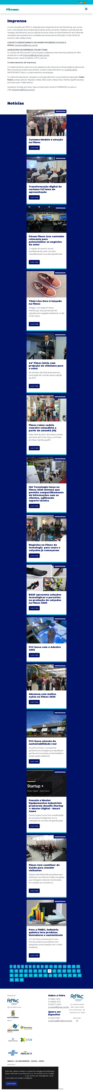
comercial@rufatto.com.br (60, 1021)
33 (11, 975)
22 (30, 971)
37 (31, 975)
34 (16, 975)
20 (21, 971)
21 (26, 971)
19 (16, 971)
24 (40, 971)
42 (55, 975)
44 (65, 975)
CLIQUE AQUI (71, 70)
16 (73, 967)
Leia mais (34, 148)
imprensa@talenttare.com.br (36, 55)
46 (75, 975)
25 (45, 971)
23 (35, 971)
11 (51, 967)
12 (55, 967)
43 (60, 975)
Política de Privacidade (15, 1076)
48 (12, 980)
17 (78, 967)
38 (36, 975)
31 (74, 971)
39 (41, 975)
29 (64, 971)
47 (80, 975)
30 (69, 971)
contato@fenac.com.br (58, 1007)
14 (64, 967)
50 (22, 980)
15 (69, 967)
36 (26, 975)
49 (17, 980)
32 (79, 971)
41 (50, 975)
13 (60, 967)
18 (11, 971)
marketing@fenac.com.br (26, 45)
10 (46, 967)
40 (45, 975)
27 (54, 971)
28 (59, 971)
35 (21, 975)
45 (70, 975)
